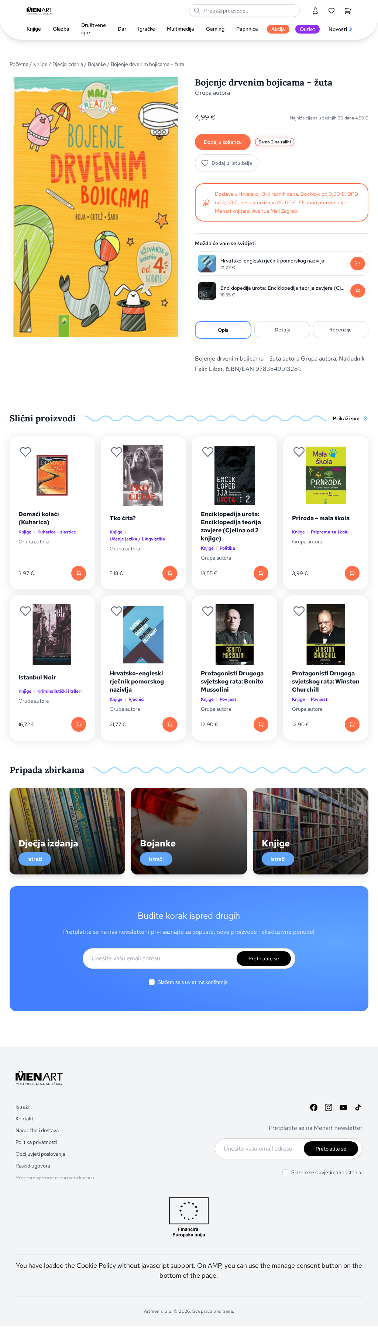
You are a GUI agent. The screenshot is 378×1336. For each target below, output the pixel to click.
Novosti (338, 29)
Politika (227, 548)
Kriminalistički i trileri (59, 691)
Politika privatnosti (36, 1142)
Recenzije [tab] (340, 329)
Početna (19, 64)
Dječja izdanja (67, 64)
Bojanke (97, 64)
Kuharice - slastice (56, 532)
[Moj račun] (315, 10)
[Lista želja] (331, 10)
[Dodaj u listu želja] (25, 452)
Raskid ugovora (33, 1165)
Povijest (228, 699)
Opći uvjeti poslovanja (40, 1154)
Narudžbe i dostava (37, 1130)
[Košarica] (347, 10)
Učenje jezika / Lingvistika (137, 539)
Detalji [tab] (282, 329)
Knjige (40, 64)
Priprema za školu (329, 532)
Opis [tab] (223, 330)
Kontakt (24, 1118)
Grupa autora (212, 93)
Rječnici (136, 699)
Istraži (34, 859)
